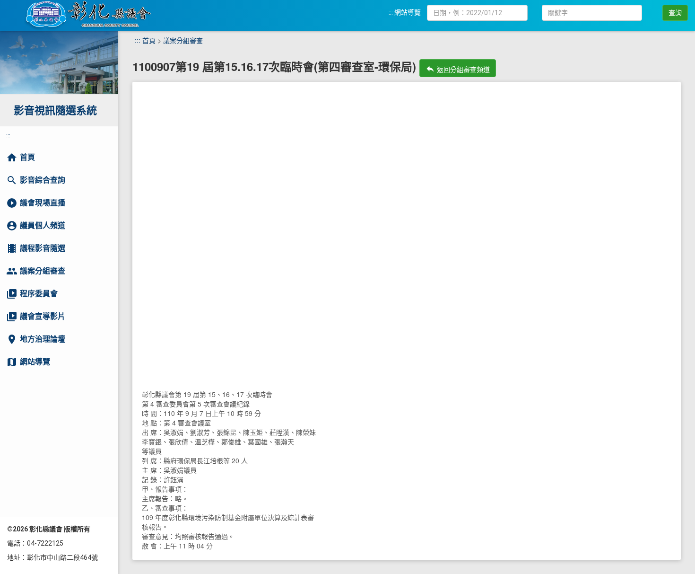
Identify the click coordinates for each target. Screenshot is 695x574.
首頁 (149, 40)
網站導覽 (407, 12)
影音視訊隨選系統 (55, 110)
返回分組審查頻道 (458, 69)
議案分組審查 (183, 40)
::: (391, 12)
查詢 (675, 13)
